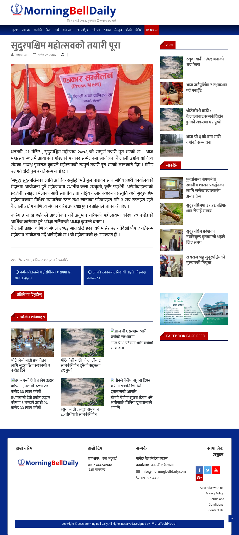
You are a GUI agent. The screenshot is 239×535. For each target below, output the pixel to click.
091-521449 (149, 478)
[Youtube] (216, 470)
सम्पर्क (141, 448)
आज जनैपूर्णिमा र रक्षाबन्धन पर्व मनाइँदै (206, 88)
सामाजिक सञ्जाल (215, 451)
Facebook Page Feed (185, 336)
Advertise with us (211, 487)
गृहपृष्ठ (15, 30)
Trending (152, 30)
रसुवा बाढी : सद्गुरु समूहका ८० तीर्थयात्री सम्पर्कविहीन (80, 412)
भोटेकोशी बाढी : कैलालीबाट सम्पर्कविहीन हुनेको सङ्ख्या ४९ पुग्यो (81, 365)
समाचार (26, 30)
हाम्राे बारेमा (25, 448)
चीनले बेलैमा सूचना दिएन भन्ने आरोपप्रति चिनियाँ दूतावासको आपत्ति (131, 402)
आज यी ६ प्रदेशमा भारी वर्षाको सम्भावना (132, 345)
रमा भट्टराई (109, 458)
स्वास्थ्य (107, 30)
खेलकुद (118, 30)
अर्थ (57, 30)
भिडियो (138, 30)
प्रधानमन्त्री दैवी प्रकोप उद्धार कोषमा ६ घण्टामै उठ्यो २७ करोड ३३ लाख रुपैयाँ (30, 402)
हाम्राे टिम (95, 448)
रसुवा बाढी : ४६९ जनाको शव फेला (205, 62)
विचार (49, 30)
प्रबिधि (129, 30)
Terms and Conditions (216, 501)
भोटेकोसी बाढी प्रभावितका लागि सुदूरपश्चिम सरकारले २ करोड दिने (30, 365)
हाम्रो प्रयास (68, 30)
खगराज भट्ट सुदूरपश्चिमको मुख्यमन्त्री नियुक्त (205, 260)
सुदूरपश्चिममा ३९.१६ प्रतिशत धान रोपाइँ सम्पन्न (207, 208)
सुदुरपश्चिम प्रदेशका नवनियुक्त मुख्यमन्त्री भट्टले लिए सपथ (205, 237)
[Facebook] (199, 470)
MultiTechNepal (163, 524)
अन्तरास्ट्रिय (82, 30)
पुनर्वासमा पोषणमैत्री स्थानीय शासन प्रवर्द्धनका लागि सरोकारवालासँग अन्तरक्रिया (205, 188)
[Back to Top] (231, 518)
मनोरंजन (96, 30)
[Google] (199, 477)
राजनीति (38, 30)
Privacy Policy (214, 493)
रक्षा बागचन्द (97, 470)
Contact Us (215, 510)
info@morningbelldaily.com (164, 472)
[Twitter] (208, 470)
